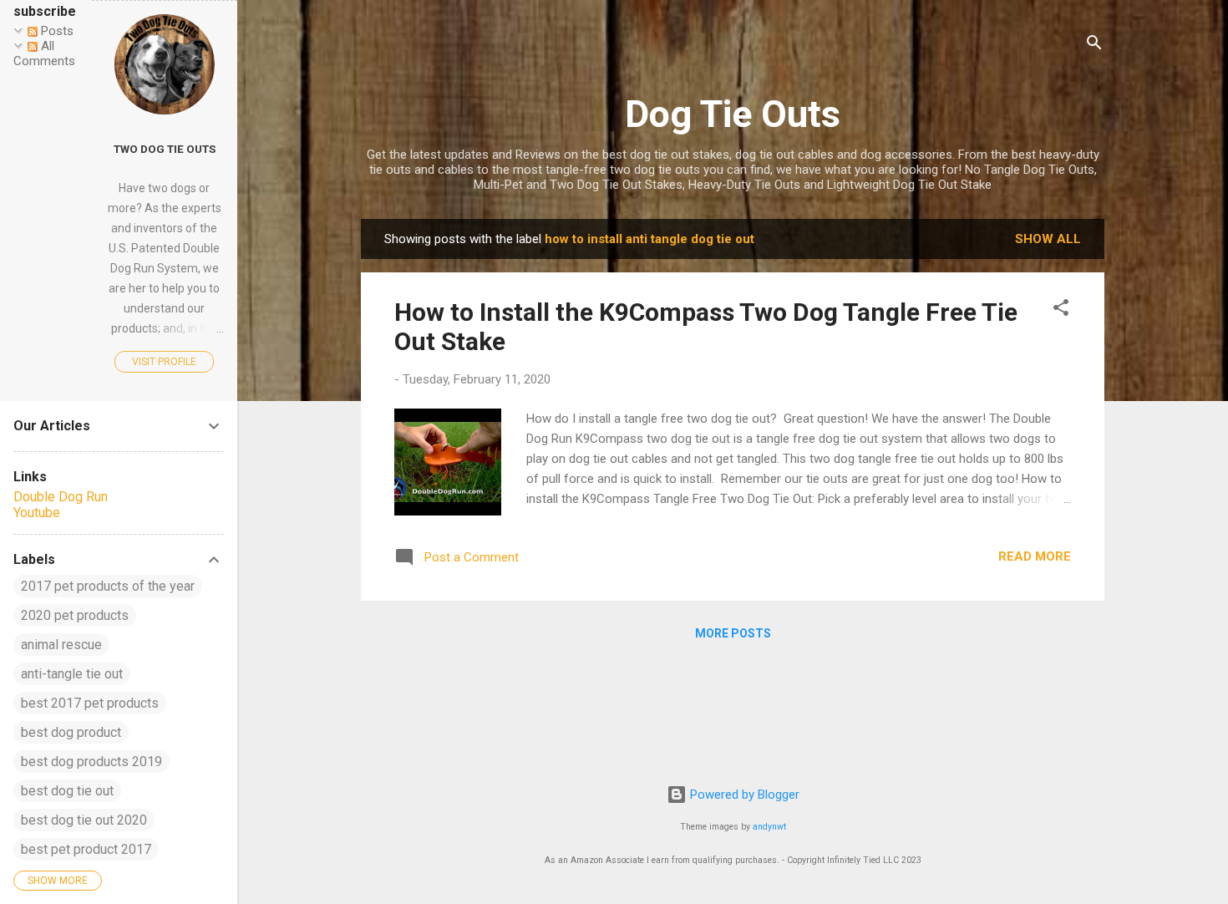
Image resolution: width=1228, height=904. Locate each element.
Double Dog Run (60, 497)
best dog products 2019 (91, 761)
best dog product (71, 732)
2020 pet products (75, 615)
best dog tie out (67, 791)
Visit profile (164, 362)
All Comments (44, 53)
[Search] (1094, 45)
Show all (1048, 238)
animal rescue (61, 645)
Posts (56, 30)
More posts (733, 633)
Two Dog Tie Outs (165, 148)
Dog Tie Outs (732, 114)
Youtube (36, 513)
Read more (1034, 556)
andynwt (769, 826)
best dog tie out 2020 (84, 820)
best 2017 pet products (90, 703)
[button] (1061, 310)
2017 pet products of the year (108, 586)
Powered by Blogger (743, 794)
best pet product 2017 (86, 849)
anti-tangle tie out (72, 674)
